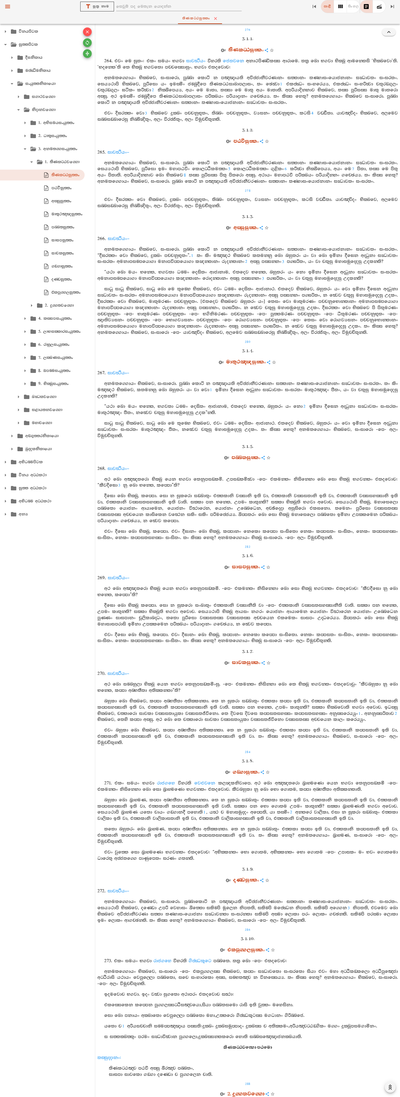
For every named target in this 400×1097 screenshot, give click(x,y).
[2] (340, 6)
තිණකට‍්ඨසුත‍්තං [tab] (196, 18)
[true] (379, 6)
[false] (366, 6)
